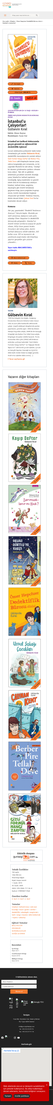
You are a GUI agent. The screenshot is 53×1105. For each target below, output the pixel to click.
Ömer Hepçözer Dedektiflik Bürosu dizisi (23, 116)
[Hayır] (46, 1085)
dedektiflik (16, 912)
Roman (11, 112)
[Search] (36, 15)
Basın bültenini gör (19, 258)
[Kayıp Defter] (24, 458)
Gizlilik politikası (22, 1096)
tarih (13, 915)
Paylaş (14, 263)
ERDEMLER (16, 928)
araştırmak (34, 912)
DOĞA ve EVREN (18, 933)
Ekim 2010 (17, 960)
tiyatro (15, 917)
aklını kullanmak (34, 915)
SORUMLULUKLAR (19, 931)
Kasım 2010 (19, 955)
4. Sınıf (14, 899)
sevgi (18, 915)
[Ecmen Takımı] (24, 406)
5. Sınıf (21, 899)
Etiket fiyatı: (22, 92)
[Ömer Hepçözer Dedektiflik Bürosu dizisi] (24, 612)
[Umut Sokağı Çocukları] (24, 663)
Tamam (8, 1096)
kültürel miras (24, 907)
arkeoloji (22, 917)
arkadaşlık (24, 912)
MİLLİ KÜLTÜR (17, 925)
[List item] (2, 1038)
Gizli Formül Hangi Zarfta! (18, 159)
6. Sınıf (27, 899)
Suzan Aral (23, 136)
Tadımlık (16, 89)
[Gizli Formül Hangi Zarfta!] (24, 818)
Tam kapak (16, 84)
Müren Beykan (20, 133)
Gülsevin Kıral (17, 129)
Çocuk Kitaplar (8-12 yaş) (19, 110)
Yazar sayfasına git (17, 359)
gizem (27, 909)
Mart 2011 (15, 950)
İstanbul (15, 907)
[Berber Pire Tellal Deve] (24, 766)
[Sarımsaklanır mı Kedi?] (24, 509)
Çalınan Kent (29, 198)
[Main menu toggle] (5, 15)
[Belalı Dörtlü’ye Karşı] (24, 560)
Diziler (35, 110)
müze (21, 909)
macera (24, 915)
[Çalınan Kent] (24, 714)
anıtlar (32, 909)
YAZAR (10, 311)
